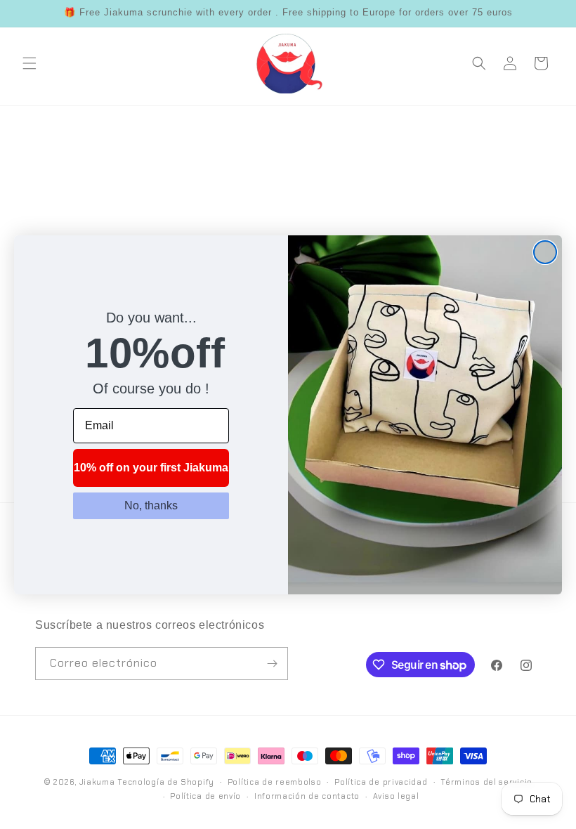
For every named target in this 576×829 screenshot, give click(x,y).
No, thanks (151, 505)
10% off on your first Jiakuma (151, 468)
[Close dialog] (545, 252)
